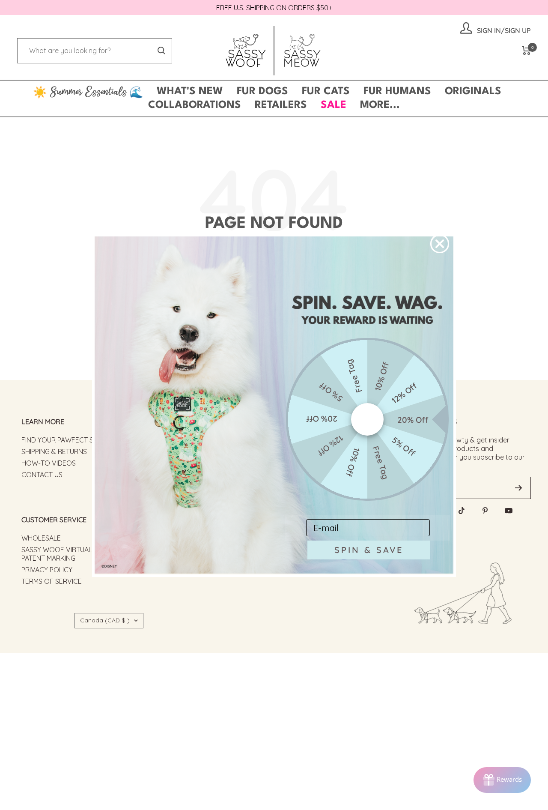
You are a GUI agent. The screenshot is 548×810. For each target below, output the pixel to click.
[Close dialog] (439, 243)
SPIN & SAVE (368, 549)
